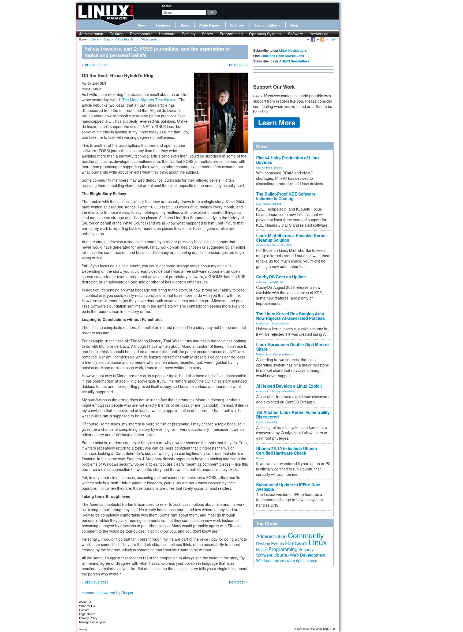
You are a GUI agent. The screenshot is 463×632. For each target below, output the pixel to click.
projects (277, 203)
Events (277, 543)
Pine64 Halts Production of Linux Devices (288, 160)
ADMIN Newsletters (294, 61)
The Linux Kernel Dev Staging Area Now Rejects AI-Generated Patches (290, 316)
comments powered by (107, 592)
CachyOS (274, 281)
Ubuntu (260, 458)
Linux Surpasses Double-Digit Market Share (292, 347)
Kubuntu (267, 203)
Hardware (167, 33)
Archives (237, 25)
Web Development (307, 555)
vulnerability (288, 391)
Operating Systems (265, 33)
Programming (231, 33)
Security (189, 33)
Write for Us (87, 606)
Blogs (184, 25)
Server (207, 33)
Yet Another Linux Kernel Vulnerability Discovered (293, 414)
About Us (85, 602)
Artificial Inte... (263, 323)
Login (332, 39)
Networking (318, 33)
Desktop (117, 33)
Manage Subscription (92, 622)
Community (306, 535)
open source (306, 560)
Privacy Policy (88, 618)
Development (141, 33)
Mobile (261, 549)
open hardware (264, 167)
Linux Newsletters (293, 50)
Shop (294, 25)
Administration (91, 33)
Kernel (275, 244)
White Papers (209, 25)
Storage (278, 167)
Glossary (83, 629)
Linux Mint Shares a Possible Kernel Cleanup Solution (291, 238)
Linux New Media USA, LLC (319, 629)
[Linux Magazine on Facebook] (312, 39)
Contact (84, 610)
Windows (263, 560)
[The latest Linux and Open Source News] (321, 39)
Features (163, 25)
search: (167, 5)
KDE (258, 203)
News (142, 25)
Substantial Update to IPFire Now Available (288, 487)
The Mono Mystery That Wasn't (148, 99)
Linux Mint (286, 244)
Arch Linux (261, 281)
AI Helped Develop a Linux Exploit (289, 386)
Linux (269, 354)
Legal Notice (87, 614)
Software (295, 33)
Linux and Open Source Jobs (282, 55)
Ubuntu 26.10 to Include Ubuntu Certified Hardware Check (286, 451)
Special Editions (266, 25)
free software (283, 560)
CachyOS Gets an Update (281, 277)
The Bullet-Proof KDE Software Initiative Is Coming (286, 196)
